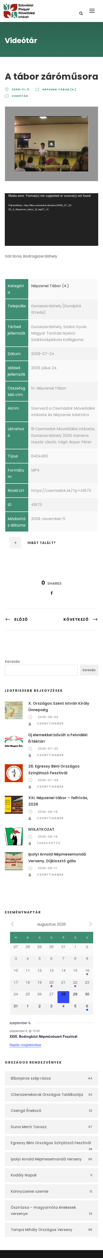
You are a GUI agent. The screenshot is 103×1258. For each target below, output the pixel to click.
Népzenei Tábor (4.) (59, 89)
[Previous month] (12, 924)
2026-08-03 (48, 717)
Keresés (12, 661)
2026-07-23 (48, 749)
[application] (51, 219)
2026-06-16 (48, 812)
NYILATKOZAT (41, 829)
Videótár (20, 96)
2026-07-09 (48, 780)
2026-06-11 (47, 868)
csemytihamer (50, 723)
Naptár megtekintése (25, 1044)
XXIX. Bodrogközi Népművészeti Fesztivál (43, 1036)
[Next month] (91, 924)
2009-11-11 (20, 89)
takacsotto (48, 843)
